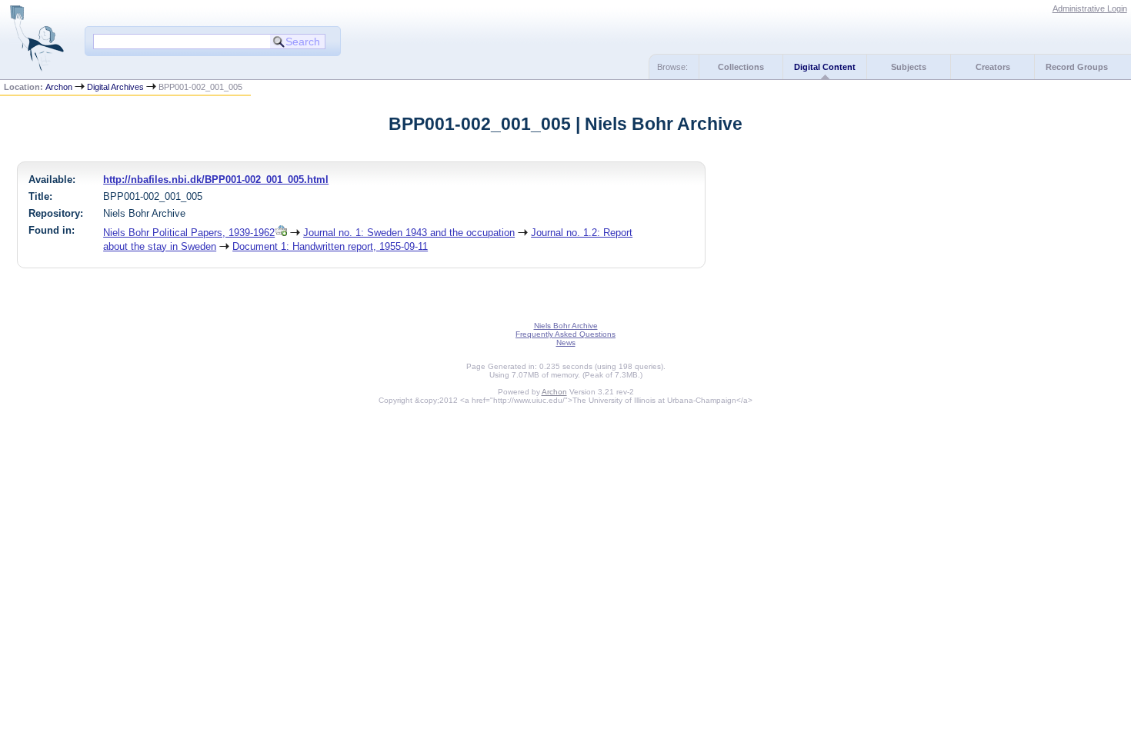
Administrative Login (1090, 8)
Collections (741, 67)
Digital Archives (115, 86)
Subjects (908, 67)
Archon (58, 86)
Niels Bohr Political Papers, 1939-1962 (189, 232)
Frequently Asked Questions (565, 334)
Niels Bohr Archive (566, 325)
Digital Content (825, 67)
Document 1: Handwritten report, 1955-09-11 (330, 246)
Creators (993, 67)
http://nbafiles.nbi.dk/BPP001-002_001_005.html (216, 179)
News (566, 342)
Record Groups (1077, 67)
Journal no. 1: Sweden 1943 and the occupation (409, 232)
